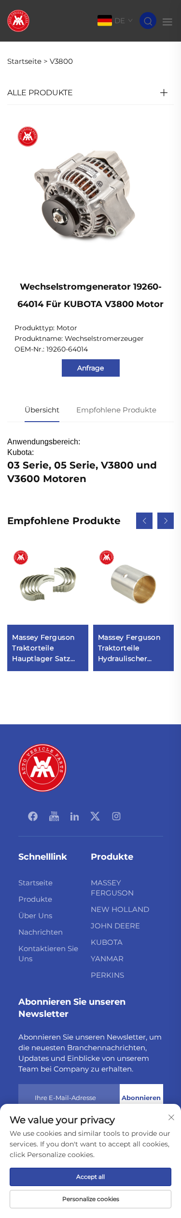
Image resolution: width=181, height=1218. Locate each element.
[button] (144, 521)
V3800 (61, 61)
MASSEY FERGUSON (112, 887)
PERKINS (107, 975)
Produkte (35, 899)
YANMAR (107, 958)
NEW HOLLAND (120, 909)
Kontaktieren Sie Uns (48, 953)
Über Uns (35, 915)
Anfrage (90, 368)
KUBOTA (107, 942)
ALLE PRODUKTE (40, 92)
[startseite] (42, 767)
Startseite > (27, 61)
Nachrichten (40, 932)
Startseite (35, 882)
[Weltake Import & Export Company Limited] (18, 20)
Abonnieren (141, 1097)
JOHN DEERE (115, 925)
